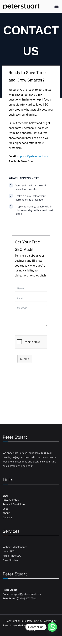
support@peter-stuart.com (33, 156)
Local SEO (8, 551)
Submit (24, 359)
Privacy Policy (11, 499)
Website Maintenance (15, 547)
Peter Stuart (34, 620)
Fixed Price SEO (12, 555)
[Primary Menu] (56, 6)
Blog (5, 495)
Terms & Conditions (14, 504)
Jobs (5, 508)
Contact (7, 517)
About (6, 512)
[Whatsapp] (52, 627)
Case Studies (10, 560)
